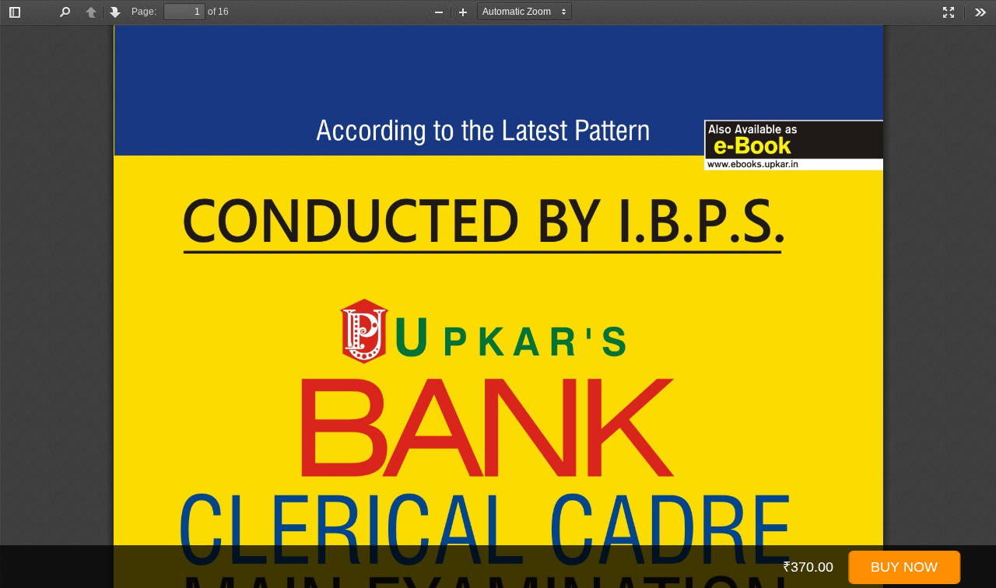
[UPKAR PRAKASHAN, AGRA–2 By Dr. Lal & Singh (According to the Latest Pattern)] (498, 306)
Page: (144, 11)
